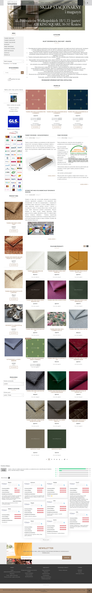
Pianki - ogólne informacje (12, 575)
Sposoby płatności (29, 576)
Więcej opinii (46, 539)
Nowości (6, 52)
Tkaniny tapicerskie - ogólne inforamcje (37, 135)
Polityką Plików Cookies (40, 590)
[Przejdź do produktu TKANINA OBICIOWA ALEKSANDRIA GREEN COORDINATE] (35, 348)
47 (64, 459)
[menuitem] (33, 3)
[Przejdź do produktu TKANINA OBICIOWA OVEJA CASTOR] (78, 318)
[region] (46, 15)
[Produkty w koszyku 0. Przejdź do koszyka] (80, 3)
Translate (14, 63)
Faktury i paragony (29, 573)
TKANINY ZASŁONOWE (9, 42)
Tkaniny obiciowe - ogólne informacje (12, 577)
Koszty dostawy (29, 574)
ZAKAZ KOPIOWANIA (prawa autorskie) (12, 571)
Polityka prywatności (46, 578)
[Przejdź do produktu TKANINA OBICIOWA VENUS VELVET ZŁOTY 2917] (78, 260)
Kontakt (80, 571)
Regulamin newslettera (46, 577)
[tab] (40, 29)
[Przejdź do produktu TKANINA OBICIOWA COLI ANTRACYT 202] (56, 348)
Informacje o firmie (80, 573)
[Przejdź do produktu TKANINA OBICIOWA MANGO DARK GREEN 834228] (78, 289)
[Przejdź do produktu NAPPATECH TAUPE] (35, 438)
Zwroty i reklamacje (63, 570)
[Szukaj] (22, 72)
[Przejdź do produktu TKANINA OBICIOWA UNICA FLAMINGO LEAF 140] (56, 318)
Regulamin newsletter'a (26, 560)
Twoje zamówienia (46, 570)
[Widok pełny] (87, 246)
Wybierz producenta (8, 381)
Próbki (12, 570)
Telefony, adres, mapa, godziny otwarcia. (13, 89)
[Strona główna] (12, 3)
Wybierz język (7, 392)
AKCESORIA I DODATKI (9, 48)
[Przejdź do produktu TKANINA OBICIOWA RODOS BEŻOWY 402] (35, 318)
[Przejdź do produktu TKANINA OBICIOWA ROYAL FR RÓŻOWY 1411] (78, 380)
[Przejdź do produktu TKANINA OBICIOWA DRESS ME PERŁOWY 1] (35, 260)
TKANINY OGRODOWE (9, 40)
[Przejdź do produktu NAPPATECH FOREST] (56, 438)
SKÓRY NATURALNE (9, 50)
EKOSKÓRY (6, 44)
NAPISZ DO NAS (15, 79)
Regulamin (12, 573)
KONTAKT (80, 570)
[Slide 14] (46, 15)
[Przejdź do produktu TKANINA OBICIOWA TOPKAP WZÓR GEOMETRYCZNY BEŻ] (35, 409)
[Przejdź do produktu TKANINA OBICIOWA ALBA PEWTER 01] (35, 380)
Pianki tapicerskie (62, 135)
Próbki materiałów (14, 93)
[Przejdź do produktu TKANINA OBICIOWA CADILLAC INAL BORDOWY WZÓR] (78, 348)
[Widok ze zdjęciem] (84, 246)
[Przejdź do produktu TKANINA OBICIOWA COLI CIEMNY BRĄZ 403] (56, 409)
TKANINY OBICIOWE (9, 38)
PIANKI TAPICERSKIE (9, 46)
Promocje (7, 54)
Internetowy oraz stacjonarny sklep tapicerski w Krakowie (40, 191)
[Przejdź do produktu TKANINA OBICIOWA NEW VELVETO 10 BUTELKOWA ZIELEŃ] (56, 380)
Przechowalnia (46, 575)
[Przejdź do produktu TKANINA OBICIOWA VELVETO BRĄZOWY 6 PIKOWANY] (78, 409)
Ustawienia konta (46, 573)
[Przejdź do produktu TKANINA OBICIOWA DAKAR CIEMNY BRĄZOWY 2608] (35, 289)
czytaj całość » (52, 175)
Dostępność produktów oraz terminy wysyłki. (29, 571)
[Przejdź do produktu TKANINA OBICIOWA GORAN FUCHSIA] (56, 289)
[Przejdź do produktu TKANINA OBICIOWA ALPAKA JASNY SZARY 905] (56, 260)
